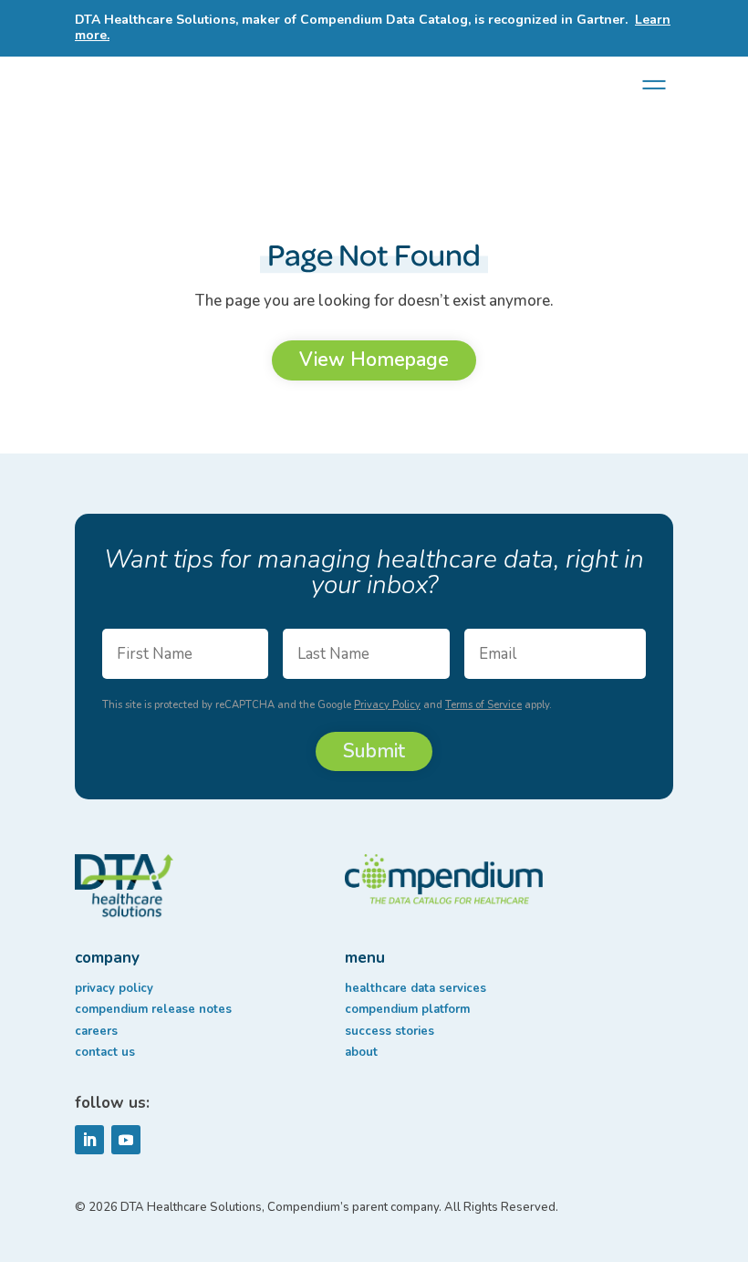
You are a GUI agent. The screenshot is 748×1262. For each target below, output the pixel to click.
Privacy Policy (387, 705)
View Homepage (374, 359)
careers (96, 1031)
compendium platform (407, 1009)
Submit (374, 751)
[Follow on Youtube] (125, 1139)
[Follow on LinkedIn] (89, 1139)
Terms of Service (483, 705)
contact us (105, 1052)
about (361, 1052)
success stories (389, 1031)
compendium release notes (153, 1009)
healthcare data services (415, 988)
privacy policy (114, 988)
